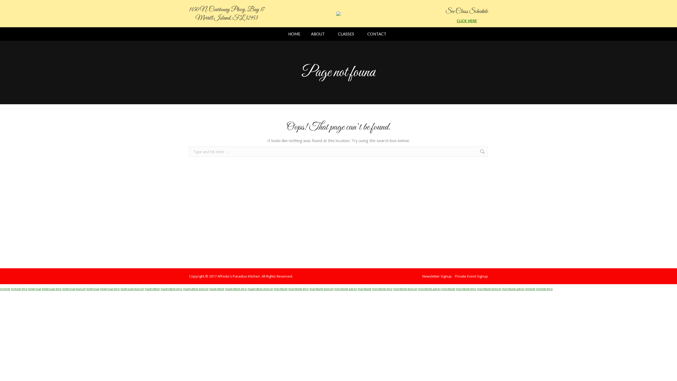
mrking (5, 289)
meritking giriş (298, 289)
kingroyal (34, 289)
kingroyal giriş (52, 289)
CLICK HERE (467, 20)
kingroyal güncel (74, 289)
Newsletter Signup (437, 276)
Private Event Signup (471, 276)
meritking (280, 289)
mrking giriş (19, 289)
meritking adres (345, 289)
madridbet (152, 289)
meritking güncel (321, 289)
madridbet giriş (171, 289)
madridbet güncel (195, 289)
